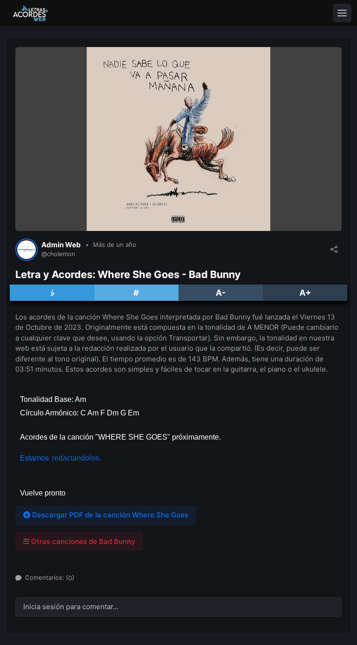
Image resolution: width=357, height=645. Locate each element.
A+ (305, 293)
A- (220, 293)
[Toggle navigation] (342, 13)
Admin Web (61, 245)
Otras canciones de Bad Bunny (82, 541)
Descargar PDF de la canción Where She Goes (109, 514)
